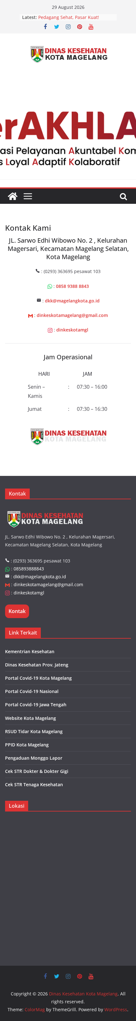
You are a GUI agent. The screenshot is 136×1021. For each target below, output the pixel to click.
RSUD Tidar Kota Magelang (34, 731)
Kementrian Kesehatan (29, 651)
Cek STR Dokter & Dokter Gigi (36, 771)
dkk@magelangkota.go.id (39, 577)
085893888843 (29, 569)
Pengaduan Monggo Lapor (33, 758)
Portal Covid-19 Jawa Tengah (35, 705)
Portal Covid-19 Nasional (32, 691)
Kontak (17, 611)
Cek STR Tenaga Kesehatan (34, 784)
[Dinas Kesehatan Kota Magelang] (12, 196)
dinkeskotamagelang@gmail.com (48, 584)
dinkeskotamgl (29, 593)
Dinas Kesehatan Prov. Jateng (36, 665)
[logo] (44, 510)
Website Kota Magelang (30, 718)
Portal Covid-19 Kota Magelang (38, 678)
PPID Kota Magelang (27, 745)
